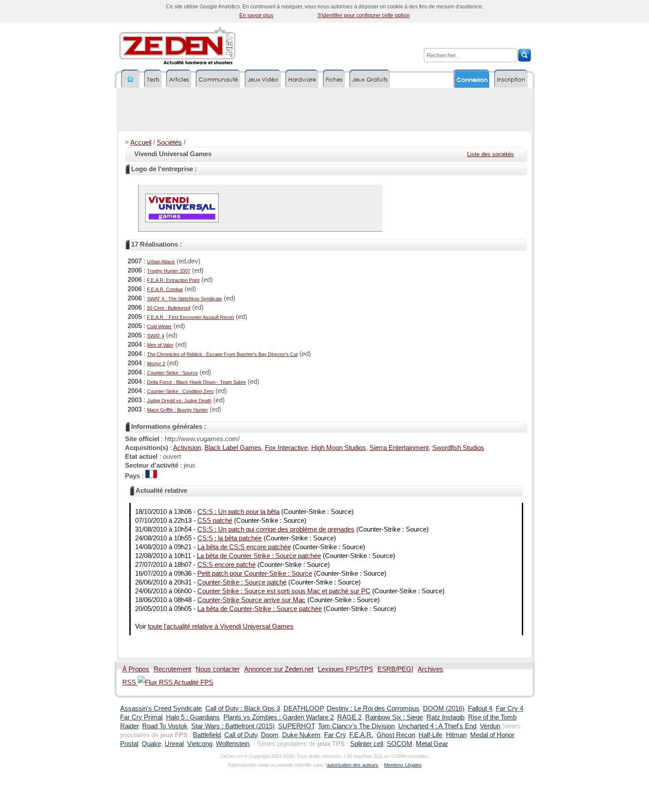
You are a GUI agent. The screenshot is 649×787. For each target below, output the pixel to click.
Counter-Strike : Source (172, 372)
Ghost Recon (396, 734)
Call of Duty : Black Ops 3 (242, 708)
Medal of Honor (492, 734)
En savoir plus (256, 15)
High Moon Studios (338, 447)
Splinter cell (366, 743)
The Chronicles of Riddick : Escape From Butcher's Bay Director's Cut (222, 354)
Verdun (490, 726)
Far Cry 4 (509, 708)
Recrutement (172, 669)
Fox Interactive (286, 447)
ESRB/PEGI (395, 669)
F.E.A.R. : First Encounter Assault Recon (190, 317)
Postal (129, 743)
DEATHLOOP (303, 708)
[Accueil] (131, 79)
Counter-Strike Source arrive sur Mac (251, 599)
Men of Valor (160, 345)
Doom (270, 734)
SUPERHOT (296, 726)
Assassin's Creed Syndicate (161, 708)
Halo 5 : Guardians (193, 717)
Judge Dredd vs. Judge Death (179, 400)
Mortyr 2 (156, 363)
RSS (130, 682)
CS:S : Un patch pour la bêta (238, 511)
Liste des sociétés (490, 154)
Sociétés (169, 142)
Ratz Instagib (445, 717)
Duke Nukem (301, 734)
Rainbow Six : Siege (394, 717)
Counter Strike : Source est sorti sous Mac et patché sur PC (283, 591)
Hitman (456, 734)
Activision (187, 447)
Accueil (140, 142)
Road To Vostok (165, 726)
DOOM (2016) (443, 708)
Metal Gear (432, 743)
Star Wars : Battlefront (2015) (233, 726)
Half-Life (430, 734)
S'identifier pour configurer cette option (363, 15)
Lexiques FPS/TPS (345, 669)
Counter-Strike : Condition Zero (180, 391)
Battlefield (207, 734)
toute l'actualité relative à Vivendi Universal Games (221, 626)
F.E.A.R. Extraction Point (173, 280)
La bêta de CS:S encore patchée (244, 547)
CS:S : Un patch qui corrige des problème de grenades (276, 529)
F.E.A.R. (361, 734)
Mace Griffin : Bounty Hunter (177, 409)
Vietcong (199, 743)
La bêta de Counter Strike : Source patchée (259, 555)
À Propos (135, 669)
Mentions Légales (403, 765)
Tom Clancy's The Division (356, 726)
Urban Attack (161, 261)
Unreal (174, 743)
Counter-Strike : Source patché (242, 582)
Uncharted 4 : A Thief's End (437, 726)
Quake (151, 743)
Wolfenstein (232, 743)
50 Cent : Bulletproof (168, 308)
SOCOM (399, 743)
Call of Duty (240, 734)
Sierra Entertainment (399, 447)
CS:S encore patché (226, 564)
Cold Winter (159, 326)
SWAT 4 (155, 335)
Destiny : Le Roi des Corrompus (373, 708)
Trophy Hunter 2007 (168, 271)
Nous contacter (218, 669)
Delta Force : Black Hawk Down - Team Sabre (196, 382)
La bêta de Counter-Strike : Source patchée (259, 608)
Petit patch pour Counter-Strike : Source (254, 573)
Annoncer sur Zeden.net (278, 669)
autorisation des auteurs (352, 765)
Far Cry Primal (141, 717)
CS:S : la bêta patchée (229, 538)
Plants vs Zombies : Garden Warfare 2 (278, 717)
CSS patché (214, 520)
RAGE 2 (349, 717)
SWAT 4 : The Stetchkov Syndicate (184, 298)
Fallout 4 (480, 708)
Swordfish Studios (458, 447)
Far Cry (335, 734)
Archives (430, 669)
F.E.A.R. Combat (165, 289)
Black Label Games (232, 447)
